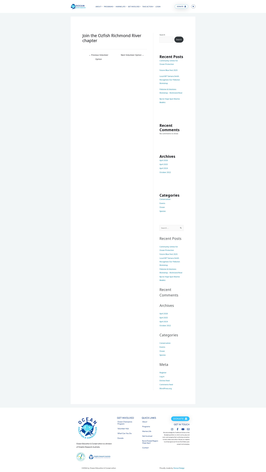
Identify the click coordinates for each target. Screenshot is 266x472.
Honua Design (178, 468)
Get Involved (134, 7)
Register (162, 372)
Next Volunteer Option (132, 55)
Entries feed (164, 380)
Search (162, 35)
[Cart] (193, 6)
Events (162, 203)
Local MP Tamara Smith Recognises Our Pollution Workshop (169, 79)
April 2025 (163, 164)
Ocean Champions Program (125, 423)
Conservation (165, 199)
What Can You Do (125, 433)
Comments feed (166, 384)
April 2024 (163, 168)
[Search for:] (171, 228)
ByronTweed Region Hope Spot (150, 442)
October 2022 (165, 172)
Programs (108, 7)
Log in (161, 376)
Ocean (162, 207)
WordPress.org (165, 388)
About (98, 7)
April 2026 (163, 160)
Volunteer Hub (123, 428)
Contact (145, 448)
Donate (120, 438)
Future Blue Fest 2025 (168, 70)
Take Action (147, 7)
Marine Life (120, 7)
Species (162, 211)
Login (157, 7)
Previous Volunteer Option (98, 55)
